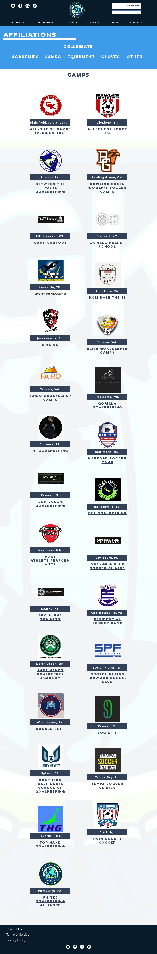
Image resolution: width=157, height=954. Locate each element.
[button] (17, 22)
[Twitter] (35, 6)
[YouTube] (13, 6)
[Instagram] (27, 6)
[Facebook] (20, 6)
